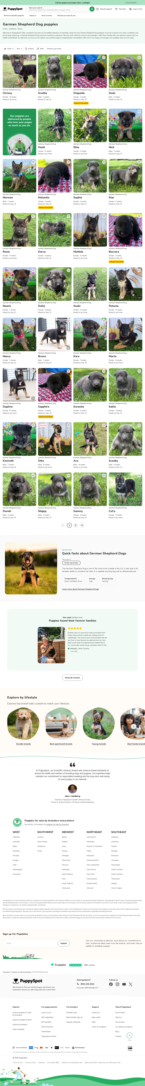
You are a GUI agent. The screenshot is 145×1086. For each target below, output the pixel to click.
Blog (117, 1031)
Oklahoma (41, 846)
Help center (96, 1017)
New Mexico (42, 841)
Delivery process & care (66, 15)
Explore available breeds (22, 1020)
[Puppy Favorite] (33, 57)
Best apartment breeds (61, 744)
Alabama (114, 837)
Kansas (65, 851)
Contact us (96, 1012)
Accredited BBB (53, 1062)
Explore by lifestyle (20, 1024)
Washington (17, 869)
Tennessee (115, 879)
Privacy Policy (30, 1062)
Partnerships (46, 1031)
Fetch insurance (47, 1027)
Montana (16, 851)
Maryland (90, 855)
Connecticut (91, 837)
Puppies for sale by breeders (21, 972)
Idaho (15, 846)
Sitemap (42, 1062)
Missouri (65, 865)
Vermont (90, 888)
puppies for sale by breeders (57, 824)
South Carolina (117, 874)
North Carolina (116, 869)
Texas (39, 851)
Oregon (16, 860)
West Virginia (116, 888)
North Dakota (67, 874)
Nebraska (66, 869)
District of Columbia (94, 846)
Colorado (16, 841)
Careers (118, 1036)
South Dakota (67, 883)
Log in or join (46, 1012)
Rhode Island (92, 883)
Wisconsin (66, 888)
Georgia (114, 851)
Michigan (65, 855)
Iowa (64, 846)
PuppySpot (6, 972)
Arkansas (115, 841)
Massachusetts (93, 860)
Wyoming (16, 874)
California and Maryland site (72, 1062)
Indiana (64, 841)
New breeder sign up (74, 1017)
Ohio (64, 879)
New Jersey (91, 869)
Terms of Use (18, 1062)
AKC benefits (46, 1022)
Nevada (16, 855)
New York (90, 874)
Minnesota (66, 860)
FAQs (94, 1022)
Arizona (40, 837)
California (16, 837)
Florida (114, 846)
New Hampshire (93, 865)
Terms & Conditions (99, 1027)
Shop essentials (18, 1029)
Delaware (90, 841)
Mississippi (115, 865)
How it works (47, 15)
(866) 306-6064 (87, 984)
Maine (89, 851)
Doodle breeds (23, 744)
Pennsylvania (92, 879)
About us (32, 15)
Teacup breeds (99, 744)
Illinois (64, 837)
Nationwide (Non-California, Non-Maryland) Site (103, 1062)
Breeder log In (71, 1012)
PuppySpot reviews (48, 1036)
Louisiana (114, 860)
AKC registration (47, 1017)
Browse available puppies (14, 15)
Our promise (120, 1022)
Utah (15, 865)
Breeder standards (73, 1022)
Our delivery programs (123, 1027)
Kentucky (114, 855)
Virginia (114, 883)
